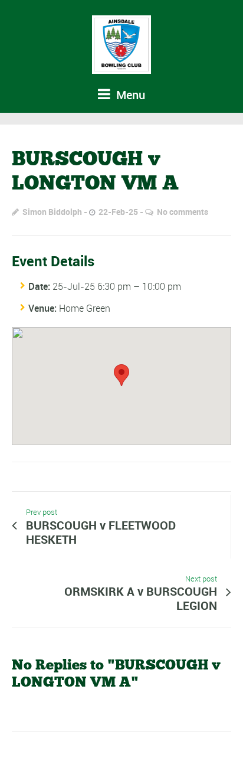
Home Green (84, 308)
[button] (121, 375)
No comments (182, 211)
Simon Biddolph (52, 211)
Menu (129, 95)
